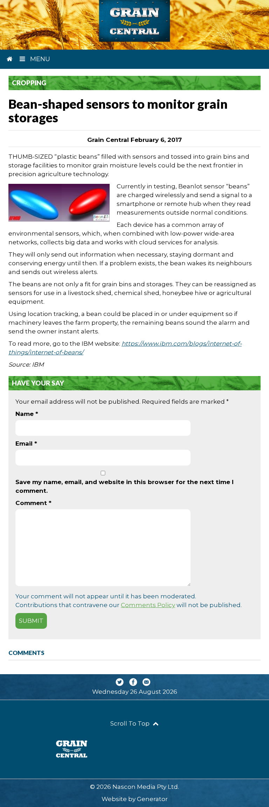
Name (26, 413)
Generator (152, 798)
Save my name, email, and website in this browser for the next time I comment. (124, 486)
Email (26, 443)
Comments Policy (148, 604)
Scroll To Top (130, 723)
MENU (39, 59)
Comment (33, 502)
